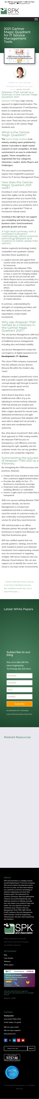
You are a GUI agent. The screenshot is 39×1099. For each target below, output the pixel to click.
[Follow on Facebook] (5, 1040)
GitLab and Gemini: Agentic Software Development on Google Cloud (19, 993)
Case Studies (8, 958)
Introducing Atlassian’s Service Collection (16, 639)
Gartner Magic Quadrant (17, 139)
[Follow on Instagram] (18, 1040)
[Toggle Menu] (36, 19)
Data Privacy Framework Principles (16, 942)
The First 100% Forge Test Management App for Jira (17, 804)
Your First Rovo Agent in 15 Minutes (17, 840)
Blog (5, 955)
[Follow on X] (10, 1040)
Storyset (23, 938)
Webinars (7, 961)
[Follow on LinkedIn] (14, 1040)
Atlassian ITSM (8, 101)
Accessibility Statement (12, 945)
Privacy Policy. (28, 714)
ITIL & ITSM (26, 89)
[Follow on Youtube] (23, 1040)
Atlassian (19, 89)
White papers (9, 965)
